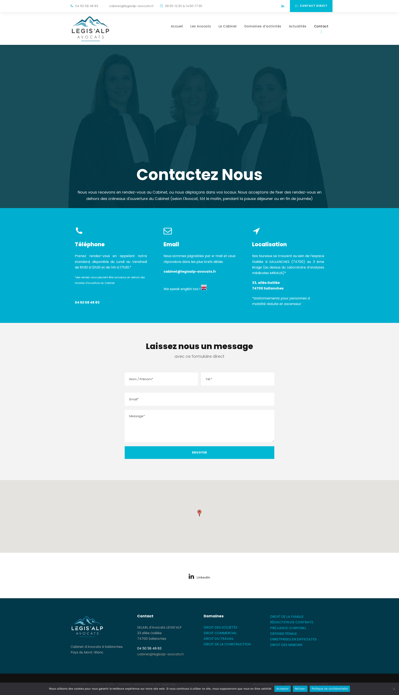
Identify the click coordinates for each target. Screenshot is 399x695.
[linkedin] (282, 6)
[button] (199, 513)
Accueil (177, 26)
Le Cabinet (228, 26)
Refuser (300, 688)
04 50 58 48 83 (87, 302)
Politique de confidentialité (330, 688)
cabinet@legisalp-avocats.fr (131, 6)
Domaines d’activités (262, 26)
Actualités (298, 26)
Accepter (282, 688)
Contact (321, 26)
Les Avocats (200, 26)
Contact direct (314, 5)
